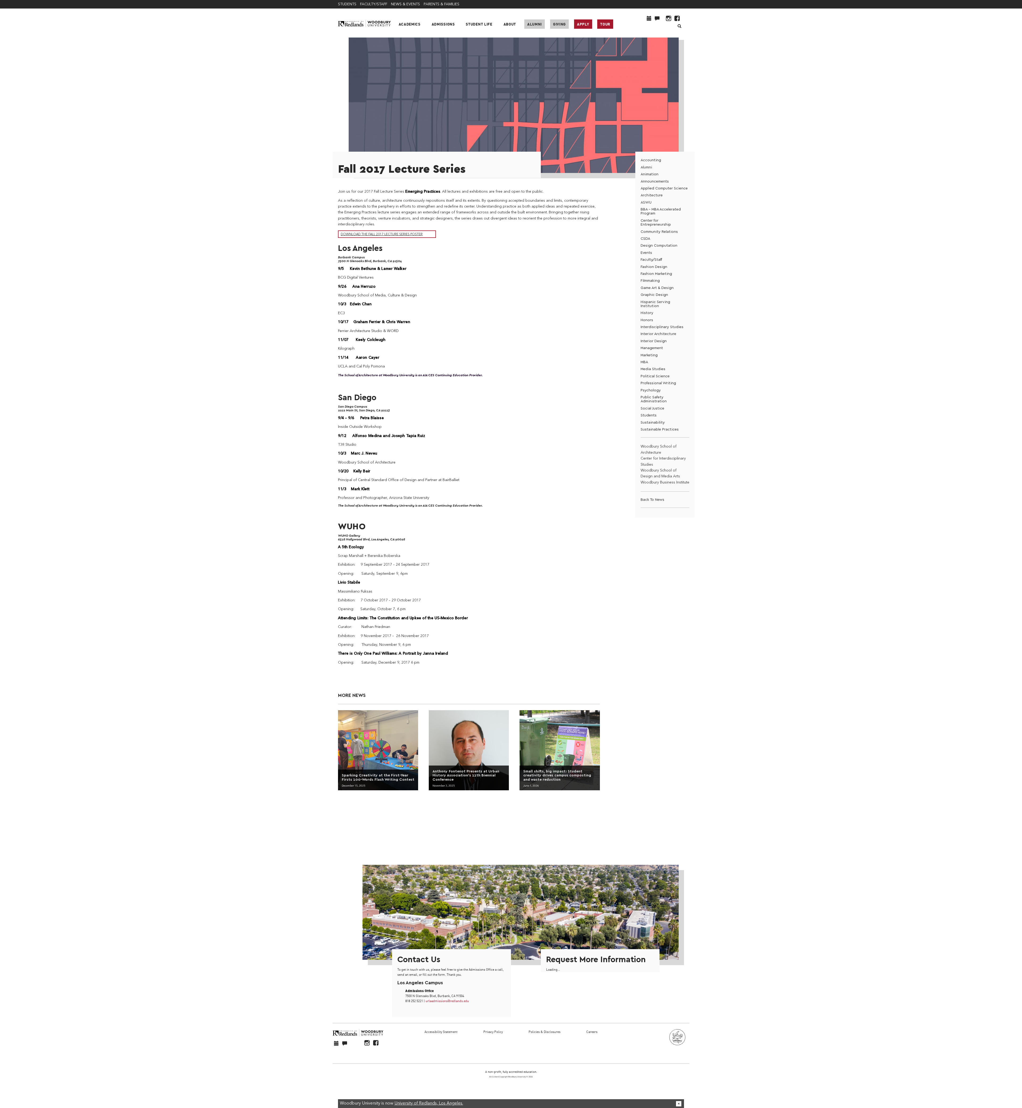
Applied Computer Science (664, 188)
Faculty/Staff (651, 260)
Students (649, 415)
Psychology (651, 390)
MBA (644, 362)
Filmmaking (650, 281)
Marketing (649, 355)
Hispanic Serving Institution (655, 304)
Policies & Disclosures (545, 1032)
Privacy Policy (493, 1032)
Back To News (652, 500)
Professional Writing (658, 383)
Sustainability (653, 422)
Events (646, 253)
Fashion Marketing (656, 274)
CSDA (645, 239)
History (647, 313)
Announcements (655, 181)
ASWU (646, 202)
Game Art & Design (657, 288)
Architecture (652, 195)
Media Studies (653, 369)
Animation (649, 174)
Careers (591, 1032)
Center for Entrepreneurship (656, 222)
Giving (559, 24)
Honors (647, 320)
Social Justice (652, 408)
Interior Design (654, 341)
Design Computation (659, 245)
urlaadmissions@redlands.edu (447, 1001)
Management (652, 348)
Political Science (655, 376)
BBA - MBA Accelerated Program (661, 211)
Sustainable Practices (660, 429)
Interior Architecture (658, 334)
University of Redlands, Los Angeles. (428, 1103)
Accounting (651, 160)
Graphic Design (654, 295)
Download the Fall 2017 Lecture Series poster (382, 234)
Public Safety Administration (654, 399)
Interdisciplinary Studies (662, 327)
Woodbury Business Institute (665, 482)
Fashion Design (654, 267)
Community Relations (659, 232)
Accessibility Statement (441, 1032)
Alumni (534, 24)
